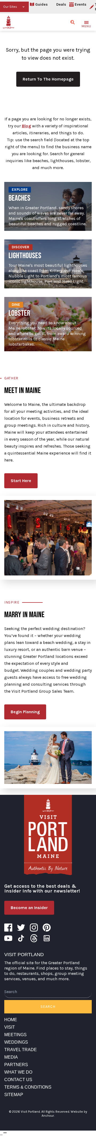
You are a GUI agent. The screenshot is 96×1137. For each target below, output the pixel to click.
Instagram (34, 927)
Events (80, 4)
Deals (61, 4)
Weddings (16, 1042)
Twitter (21, 927)
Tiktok (21, 938)
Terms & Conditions (27, 1087)
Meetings (15, 1034)
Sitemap (13, 1094)
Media (11, 1057)
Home (10, 1019)
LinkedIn (46, 938)
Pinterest (46, 927)
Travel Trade (20, 1049)
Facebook (8, 927)
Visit (9, 1027)
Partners (16, 1064)
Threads (34, 938)
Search (48, 1006)
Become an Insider (29, 907)
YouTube (8, 938)
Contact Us (18, 1079)
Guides (41, 4)
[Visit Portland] (8, 22)
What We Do (18, 1072)
